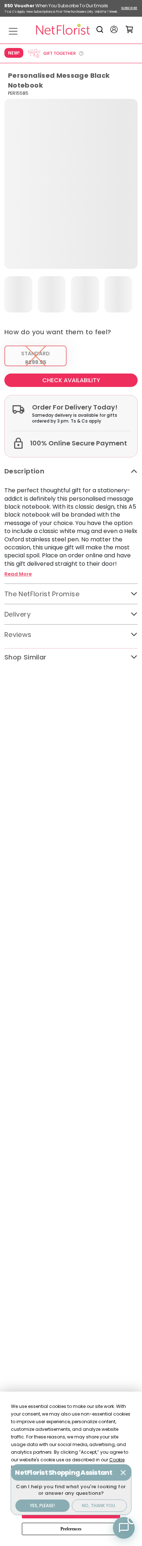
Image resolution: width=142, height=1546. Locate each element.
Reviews (18, 634)
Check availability (71, 380)
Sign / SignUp (114, 29)
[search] (101, 29)
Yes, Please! (42, 1505)
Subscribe (129, 8)
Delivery (17, 614)
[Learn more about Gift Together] (55, 53)
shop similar (25, 657)
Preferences (71, 1528)
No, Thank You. (99, 1505)
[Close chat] (123, 1472)
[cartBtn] (129, 29)
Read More (18, 574)
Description (24, 471)
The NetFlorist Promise (41, 593)
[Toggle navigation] (13, 31)
